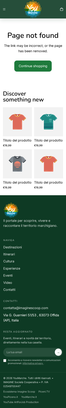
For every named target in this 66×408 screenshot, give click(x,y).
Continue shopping (33, 66)
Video (7, 283)
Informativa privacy (33, 363)
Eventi (8, 275)
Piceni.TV (44, 391)
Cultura (8, 261)
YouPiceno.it (10, 396)
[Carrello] (62, 9)
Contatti (9, 290)
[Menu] (4, 9)
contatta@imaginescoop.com (25, 308)
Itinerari (9, 254)
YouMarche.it (29, 396)
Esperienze (11, 268)
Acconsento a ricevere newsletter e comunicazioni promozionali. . (34, 362)
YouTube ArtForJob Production (21, 402)
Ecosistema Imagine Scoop (19, 391)
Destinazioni (12, 247)
